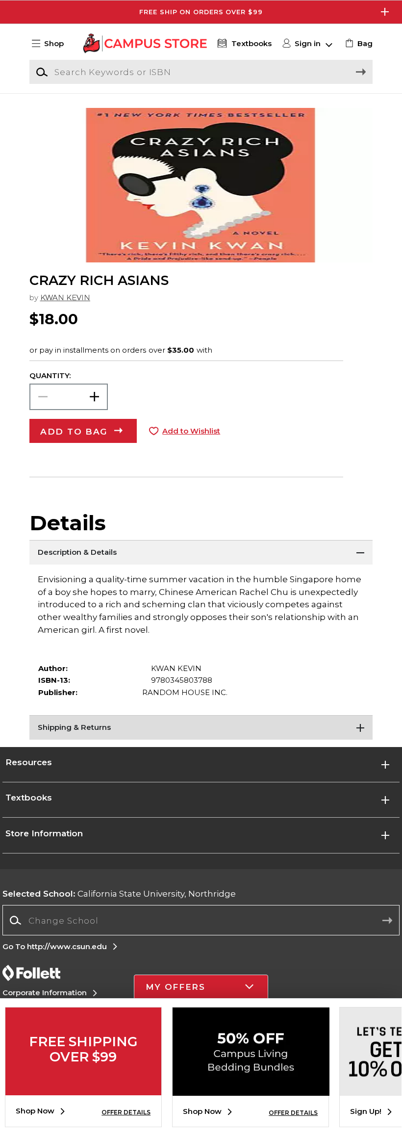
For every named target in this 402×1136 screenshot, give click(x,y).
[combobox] (200, 920)
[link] (358, 43)
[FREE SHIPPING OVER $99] (83, 1088)
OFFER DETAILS (126, 1112)
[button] (201, 12)
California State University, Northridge (119, 893)
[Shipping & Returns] (201, 727)
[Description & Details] (201, 552)
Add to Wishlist (191, 431)
